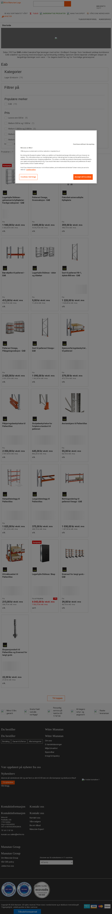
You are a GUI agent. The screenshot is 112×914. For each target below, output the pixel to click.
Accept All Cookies (83, 177)
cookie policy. (31, 169)
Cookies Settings (28, 177)
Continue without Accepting (83, 144)
